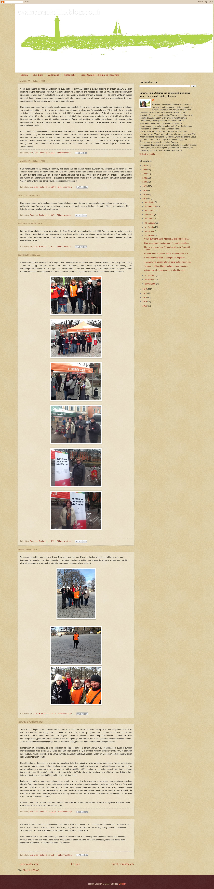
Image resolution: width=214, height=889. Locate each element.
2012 (144, 306)
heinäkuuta (150, 223)
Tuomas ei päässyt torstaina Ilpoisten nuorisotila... (166, 266)
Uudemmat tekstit (28, 864)
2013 (144, 302)
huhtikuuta (149, 235)
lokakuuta (149, 210)
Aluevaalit (53, 74)
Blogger (122, 884)
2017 (144, 199)
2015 (144, 293)
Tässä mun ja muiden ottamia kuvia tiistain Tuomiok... (167, 262)
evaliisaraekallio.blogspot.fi (59, 11)
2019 (144, 190)
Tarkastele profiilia (147, 154)
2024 (144, 174)
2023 (144, 178)
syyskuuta (149, 215)
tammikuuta (150, 284)
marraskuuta (150, 206)
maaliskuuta (150, 276)
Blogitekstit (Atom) (31, 870)
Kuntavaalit (69, 74)
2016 (144, 289)
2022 (144, 182)
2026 (144, 165)
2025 (144, 170)
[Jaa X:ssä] (81, 153)
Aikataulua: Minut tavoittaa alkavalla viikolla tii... (165, 270)
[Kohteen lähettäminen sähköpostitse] (76, 153)
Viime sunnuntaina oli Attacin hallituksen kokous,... (166, 239)
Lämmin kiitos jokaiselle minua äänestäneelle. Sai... (167, 254)
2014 (144, 297)
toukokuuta (150, 231)
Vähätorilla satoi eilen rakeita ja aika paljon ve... (165, 258)
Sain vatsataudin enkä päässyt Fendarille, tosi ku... (166, 243)
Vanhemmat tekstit (123, 864)
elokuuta (149, 219)
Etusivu (24, 74)
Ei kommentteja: (64, 153)
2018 (144, 194)
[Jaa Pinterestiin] (86, 153)
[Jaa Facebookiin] (83, 153)
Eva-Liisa (38, 74)
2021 (144, 186)
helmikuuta (150, 280)
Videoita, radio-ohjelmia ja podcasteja (99, 74)
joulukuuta (149, 202)
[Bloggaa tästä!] (79, 153)
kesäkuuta (149, 227)
